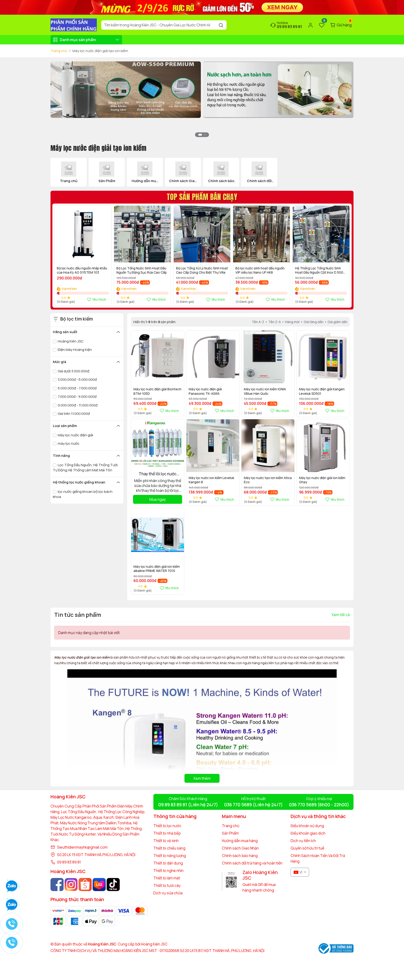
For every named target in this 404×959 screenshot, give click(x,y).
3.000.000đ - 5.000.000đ (77, 379)
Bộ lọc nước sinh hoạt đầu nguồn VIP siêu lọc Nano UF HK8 (260, 270)
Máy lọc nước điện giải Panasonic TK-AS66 (205, 391)
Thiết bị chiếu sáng (169, 848)
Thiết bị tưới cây (166, 885)
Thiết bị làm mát (166, 878)
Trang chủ (58, 50)
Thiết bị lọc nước (167, 825)
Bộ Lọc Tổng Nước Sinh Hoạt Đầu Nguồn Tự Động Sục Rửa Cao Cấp (141, 270)
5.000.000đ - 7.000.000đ (77, 388)
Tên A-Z (258, 322)
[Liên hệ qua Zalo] (12, 905)
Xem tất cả (341, 614)
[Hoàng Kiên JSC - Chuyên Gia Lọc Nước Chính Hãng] (73, 24)
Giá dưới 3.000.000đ (73, 371)
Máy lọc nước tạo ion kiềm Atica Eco (268, 480)
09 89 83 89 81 (69, 862)
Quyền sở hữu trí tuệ (307, 848)
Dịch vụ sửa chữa (168, 893)
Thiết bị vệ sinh (166, 840)
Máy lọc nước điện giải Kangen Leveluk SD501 (322, 391)
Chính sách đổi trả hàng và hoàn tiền (252, 863)
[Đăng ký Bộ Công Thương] (336, 948)
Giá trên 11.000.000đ (73, 413)
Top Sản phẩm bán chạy (202, 197)
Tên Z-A (274, 322)
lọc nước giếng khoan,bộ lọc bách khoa (82, 494)
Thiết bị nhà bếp (167, 833)
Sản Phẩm (230, 833)
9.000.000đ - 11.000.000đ (77, 405)
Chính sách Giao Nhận (240, 848)
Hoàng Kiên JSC (70, 341)
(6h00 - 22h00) (319, 805)
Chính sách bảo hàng (240, 855)
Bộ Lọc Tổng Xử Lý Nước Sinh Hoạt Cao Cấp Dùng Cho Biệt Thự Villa (202, 270)
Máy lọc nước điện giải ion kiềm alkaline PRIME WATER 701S (156, 568)
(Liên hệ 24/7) (188, 805)
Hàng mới (292, 322)
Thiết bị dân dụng (168, 863)
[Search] (221, 25)
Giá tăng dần (313, 322)
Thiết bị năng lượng (169, 855)
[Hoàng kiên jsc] (125, 89)
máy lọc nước (68, 443)
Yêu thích (99, 299)
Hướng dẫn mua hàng (240, 840)
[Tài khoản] (310, 25)
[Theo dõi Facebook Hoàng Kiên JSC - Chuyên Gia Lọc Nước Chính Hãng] (57, 884)
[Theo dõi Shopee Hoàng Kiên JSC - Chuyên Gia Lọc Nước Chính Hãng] (85, 884)
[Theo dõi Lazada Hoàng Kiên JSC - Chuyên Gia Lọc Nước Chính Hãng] (99, 884)
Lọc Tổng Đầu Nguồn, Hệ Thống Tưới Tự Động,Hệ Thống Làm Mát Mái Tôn (85, 467)
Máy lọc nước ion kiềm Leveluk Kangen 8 (211, 480)
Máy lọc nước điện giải (75, 435)
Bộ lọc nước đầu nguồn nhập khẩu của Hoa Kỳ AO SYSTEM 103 (82, 270)
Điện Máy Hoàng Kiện (74, 349)
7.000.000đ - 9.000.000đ (77, 396)
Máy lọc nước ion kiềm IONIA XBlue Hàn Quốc (265, 391)
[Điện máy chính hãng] (278, 89)
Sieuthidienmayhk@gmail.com (82, 847)
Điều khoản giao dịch (308, 833)
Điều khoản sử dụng (307, 825)
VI (300, 872)
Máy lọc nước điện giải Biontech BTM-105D (157, 391)
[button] (346, 102)
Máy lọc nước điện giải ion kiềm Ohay (322, 480)
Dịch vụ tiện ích (303, 840)
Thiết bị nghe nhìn (168, 870)
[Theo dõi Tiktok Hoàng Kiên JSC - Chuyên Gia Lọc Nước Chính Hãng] (113, 884)
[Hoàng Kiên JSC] (202, 7)
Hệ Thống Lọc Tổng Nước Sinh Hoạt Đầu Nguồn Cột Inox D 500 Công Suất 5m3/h (319, 270)
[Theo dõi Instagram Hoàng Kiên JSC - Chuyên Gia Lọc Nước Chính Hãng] (71, 884)
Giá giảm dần (337, 322)
